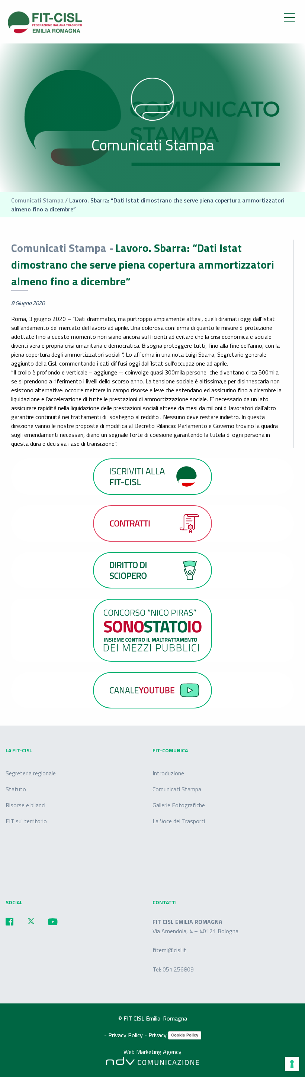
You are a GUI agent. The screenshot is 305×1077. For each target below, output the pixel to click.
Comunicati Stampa (176, 789)
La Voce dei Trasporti (178, 821)
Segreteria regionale (31, 773)
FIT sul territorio (26, 821)
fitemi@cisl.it (169, 949)
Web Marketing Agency (152, 1051)
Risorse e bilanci (25, 805)
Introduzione (168, 773)
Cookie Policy (184, 1035)
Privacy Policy (126, 1034)
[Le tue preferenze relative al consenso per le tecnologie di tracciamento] (292, 1064)
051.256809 (178, 969)
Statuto (16, 789)
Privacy (158, 1034)
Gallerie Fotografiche (178, 805)
